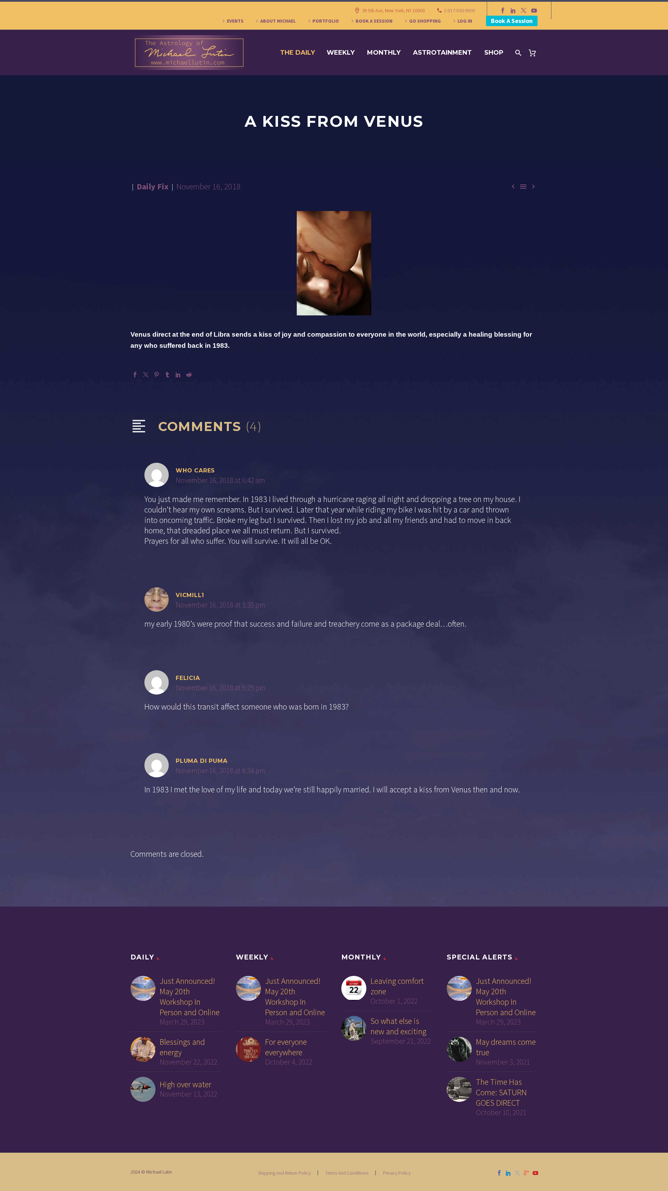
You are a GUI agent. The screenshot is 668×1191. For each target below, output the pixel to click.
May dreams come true (506, 1047)
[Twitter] (523, 10)
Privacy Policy (397, 1172)
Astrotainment (442, 52)
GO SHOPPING (425, 21)
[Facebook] (503, 10)
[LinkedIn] (513, 10)
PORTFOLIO (325, 21)
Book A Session (512, 21)
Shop (493, 52)
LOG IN (465, 21)
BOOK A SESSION (374, 21)
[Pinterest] (156, 374)
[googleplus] (526, 1173)
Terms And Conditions (346, 1172)
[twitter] (517, 1173)
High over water (185, 1084)
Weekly (341, 52)
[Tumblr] (167, 374)
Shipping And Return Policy (284, 1172)
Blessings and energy (182, 1047)
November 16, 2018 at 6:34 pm (220, 770)
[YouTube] (534, 10)
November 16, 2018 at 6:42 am (220, 480)
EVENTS (235, 21)
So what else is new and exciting (398, 1026)
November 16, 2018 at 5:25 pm (220, 687)
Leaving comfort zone (397, 986)
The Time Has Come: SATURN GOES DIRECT (501, 1092)
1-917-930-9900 (459, 10)
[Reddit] (189, 374)
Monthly (383, 52)
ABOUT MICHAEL (278, 21)
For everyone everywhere (286, 1047)
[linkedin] (508, 1173)
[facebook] (499, 1173)
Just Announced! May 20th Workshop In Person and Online (190, 997)
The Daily (297, 52)
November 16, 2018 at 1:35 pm (220, 605)
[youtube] (535, 1173)
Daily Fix (152, 186)
